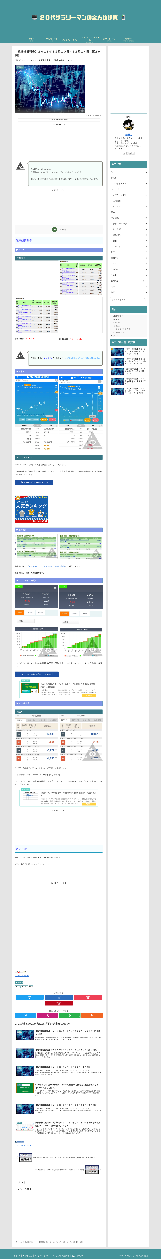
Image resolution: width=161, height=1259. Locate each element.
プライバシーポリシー (42, 1256)
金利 (130, 241)
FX (129, 172)
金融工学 (130, 246)
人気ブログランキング (24, 1146)
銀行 (129, 286)
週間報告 (20, 982)
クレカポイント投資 (122, 329)
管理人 (128, 134)
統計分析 (130, 229)
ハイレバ (129, 189)
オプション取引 (130, 195)
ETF (19, 986)
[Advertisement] (59, 141)
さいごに (116, 335)
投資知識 (129, 218)
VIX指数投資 (119, 332)
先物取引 (130, 201)
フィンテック (129, 206)
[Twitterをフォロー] (25, 1015)
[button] (145, 299)
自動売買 (129, 269)
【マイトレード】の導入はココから (34, 482)
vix (32, 986)
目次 (59, 229)
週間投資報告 (118, 316)
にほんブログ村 (22, 976)
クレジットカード (129, 184)
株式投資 (129, 258)
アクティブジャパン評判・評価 (52, 566)
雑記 (129, 292)
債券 (129, 212)
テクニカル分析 (130, 224)
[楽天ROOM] (47, 1015)
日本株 (117, 322)
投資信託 (117, 326)
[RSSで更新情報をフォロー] (92, 1015)
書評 (129, 252)
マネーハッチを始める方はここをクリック (36, 674)
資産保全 (130, 235)
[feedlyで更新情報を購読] (130, 153)
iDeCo (25, 986)
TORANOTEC (34, 566)
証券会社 (129, 275)
